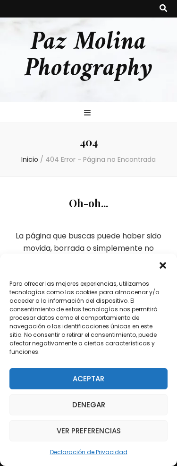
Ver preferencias (89, 431)
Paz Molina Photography (88, 56)
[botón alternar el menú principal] (88, 113)
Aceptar (88, 379)
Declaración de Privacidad (88, 452)
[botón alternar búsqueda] (163, 8)
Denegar (88, 405)
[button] (163, 265)
